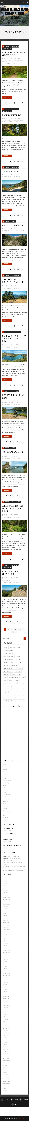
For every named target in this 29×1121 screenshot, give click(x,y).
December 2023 (6, 950)
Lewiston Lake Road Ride (13, 396)
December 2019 (6, 1053)
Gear (4, 776)
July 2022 (5, 984)
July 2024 (5, 934)
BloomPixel (21, 1118)
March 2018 (5, 1090)
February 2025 (6, 920)
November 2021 (6, 1000)
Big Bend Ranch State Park (9, 653)
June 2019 (5, 1067)
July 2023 (5, 961)
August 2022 (5, 982)
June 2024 (5, 936)
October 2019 (6, 1058)
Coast (19, 659)
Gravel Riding (15, 46)
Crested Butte (14, 665)
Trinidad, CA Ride (11, 171)
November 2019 (6, 1056)
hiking (10, 230)
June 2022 (5, 987)
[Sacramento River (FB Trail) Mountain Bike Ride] (14, 356)
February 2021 (6, 1021)
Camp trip (5, 771)
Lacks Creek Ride (11, 115)
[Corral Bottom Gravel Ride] (14, 591)
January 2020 (6, 1051)
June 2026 (5, 883)
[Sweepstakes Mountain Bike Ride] (14, 297)
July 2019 (5, 1065)
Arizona (5, 647)
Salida (5, 695)
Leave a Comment (8, 63)
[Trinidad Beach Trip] (14, 467)
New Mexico (21, 683)
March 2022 (5, 993)
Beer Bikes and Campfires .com (14, 13)
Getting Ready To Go (7, 780)
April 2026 (5, 888)
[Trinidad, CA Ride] (14, 186)
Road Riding (12, 402)
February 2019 (6, 1076)
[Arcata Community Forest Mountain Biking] (14, 526)
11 (23, 629)
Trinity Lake (18, 402)
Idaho (5, 677)
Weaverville (20, 287)
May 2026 (5, 885)
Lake (10, 346)
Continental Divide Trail (15, 662)
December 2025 (6, 897)
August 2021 (5, 1007)
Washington (16, 698)
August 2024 (5, 931)
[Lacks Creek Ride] (14, 130)
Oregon (5, 692)
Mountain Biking (7, 48)
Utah (10, 698)
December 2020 (6, 1026)
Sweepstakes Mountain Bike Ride (12, 280)
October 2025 (6, 901)
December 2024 (6, 922)
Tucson (5, 698)
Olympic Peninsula (20, 689)
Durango (20, 668)
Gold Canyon (17, 671)
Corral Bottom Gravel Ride (10, 572)
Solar (5, 778)
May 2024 (5, 938)
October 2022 (6, 977)
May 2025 (5, 913)
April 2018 (5, 1088)
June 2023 (5, 964)
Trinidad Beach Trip (13, 451)
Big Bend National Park (9, 650)
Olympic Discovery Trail (9, 686)
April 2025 (5, 915)
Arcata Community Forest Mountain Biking (12, 508)
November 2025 (6, 899)
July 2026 (5, 881)
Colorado (6, 662)
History (18, 674)
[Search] (25, 638)
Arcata (5, 515)
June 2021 (5, 1012)
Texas (22, 695)
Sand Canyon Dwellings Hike (17, 870)
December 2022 (6, 973)
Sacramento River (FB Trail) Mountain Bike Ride (14, 339)
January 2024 (6, 947)
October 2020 (6, 1030)
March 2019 (5, 1074)
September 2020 (6, 1033)
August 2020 (5, 1035)
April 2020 (5, 1044)
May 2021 (5, 1014)
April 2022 (5, 991)
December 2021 (6, 998)
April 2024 (5, 941)
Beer (19, 647)
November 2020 (6, 1028)
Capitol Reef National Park (9, 659)
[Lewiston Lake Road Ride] (14, 413)
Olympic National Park (8, 689)
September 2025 (6, 904)
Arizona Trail (12, 647)
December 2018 (6, 1081)
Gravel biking (12, 60)
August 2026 (5, 878)
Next (13, 632)
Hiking (13, 221)
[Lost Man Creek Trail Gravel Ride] (14, 72)
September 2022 (6, 980)
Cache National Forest (8, 656)
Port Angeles (12, 692)
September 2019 (6, 1060)
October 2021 (6, 1003)
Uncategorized (6, 813)
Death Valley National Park (9, 668)
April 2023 (5, 968)
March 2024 (5, 943)
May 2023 (5, 966)
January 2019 (6, 1079)
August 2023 (5, 959)
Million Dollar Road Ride (15, 858)
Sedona (10, 695)
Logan (5, 680)
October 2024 (6, 927)
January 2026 (6, 895)
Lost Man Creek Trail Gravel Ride (13, 54)
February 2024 (6, 945)
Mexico (4, 789)
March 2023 (5, 970)
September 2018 (6, 1083)
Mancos (10, 680)
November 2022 (6, 975)
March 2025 (5, 918)
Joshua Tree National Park (14, 677)
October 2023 (6, 954)
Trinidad (18, 176)
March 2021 (5, 1019)
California (7, 46)
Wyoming (22, 700)
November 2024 (6, 924)
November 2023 (6, 952)
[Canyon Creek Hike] (14, 240)
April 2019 (5, 1072)
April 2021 (5, 1017)
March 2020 (5, 1046)
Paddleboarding (6, 806)
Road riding (15, 391)
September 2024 (6, 929)
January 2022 (6, 996)
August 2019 (5, 1063)
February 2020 (6, 1049)
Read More (6, 97)
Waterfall (5, 700)
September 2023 (6, 957)
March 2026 (5, 890)
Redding (22, 346)
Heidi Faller (6, 58)
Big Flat (5, 578)
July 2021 (5, 1010)
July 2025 (5, 908)
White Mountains (13, 700)
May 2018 (5, 1086)
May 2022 (5, 989)
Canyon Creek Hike (12, 225)
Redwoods (4, 61)
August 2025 (5, 906)
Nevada (15, 683)
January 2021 (6, 1023)
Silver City (16, 695)
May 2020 (5, 1042)
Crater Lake (6, 665)
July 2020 (5, 1037)
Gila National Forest (8, 671)
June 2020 (5, 1040)
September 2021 (6, 1005)
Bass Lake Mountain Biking (13, 856)
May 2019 (5, 1069)
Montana (16, 680)
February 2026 (6, 892)
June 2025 (5, 911)
